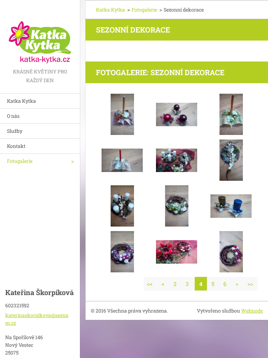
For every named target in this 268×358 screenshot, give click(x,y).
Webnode (252, 310)
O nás (13, 116)
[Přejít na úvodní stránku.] (40, 33)
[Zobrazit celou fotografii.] (122, 114)
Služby (14, 131)
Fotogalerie (19, 161)
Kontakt (16, 146)
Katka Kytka (21, 101)
